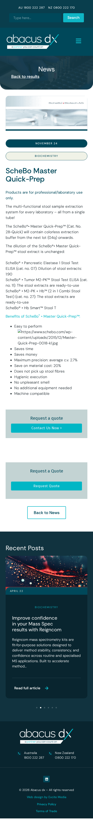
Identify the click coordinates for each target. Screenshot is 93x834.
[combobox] (35, 17)
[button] (36, 707)
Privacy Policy (46, 804)
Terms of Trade (46, 811)
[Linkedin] (46, 779)
